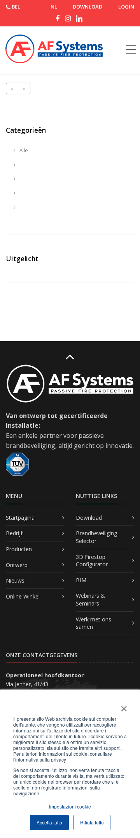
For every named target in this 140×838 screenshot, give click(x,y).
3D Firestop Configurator (92, 560)
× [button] (123, 706)
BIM (81, 580)
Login (126, 6)
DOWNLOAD (87, 6)
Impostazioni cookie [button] (70, 806)
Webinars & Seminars (90, 599)
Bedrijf (14, 533)
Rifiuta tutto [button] (92, 822)
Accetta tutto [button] (49, 822)
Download (89, 517)
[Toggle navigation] (131, 40)
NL (54, 6)
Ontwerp (17, 565)
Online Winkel (23, 596)
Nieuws (15, 580)
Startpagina (20, 517)
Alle (23, 150)
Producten (19, 549)
